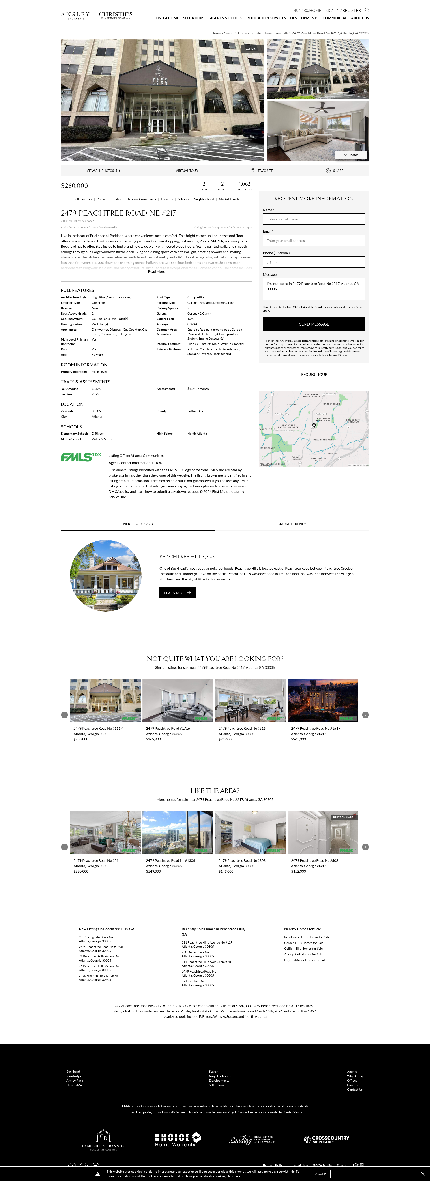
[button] (314, 428)
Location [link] (167, 199)
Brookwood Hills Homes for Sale (306, 937)
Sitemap (343, 1165)
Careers (352, 1085)
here (331, 348)
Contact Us (355, 1089)
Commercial (335, 18)
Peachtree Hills (108, 227)
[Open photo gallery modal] (318, 69)
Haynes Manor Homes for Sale (305, 960)
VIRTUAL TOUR (187, 170)
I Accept (321, 1174)
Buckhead (73, 1071)
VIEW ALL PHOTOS (103, 170)
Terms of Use (298, 1165)
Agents (352, 1071)
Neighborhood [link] (204, 199)
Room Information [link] (110, 199)
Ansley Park (74, 1080)
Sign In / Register (343, 10)
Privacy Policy (332, 307)
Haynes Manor (76, 1085)
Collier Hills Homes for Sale (303, 948)
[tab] (138, 524)
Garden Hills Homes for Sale (303, 943)
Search (213, 1071)
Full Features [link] (83, 199)
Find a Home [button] (167, 18)
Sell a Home (194, 18)
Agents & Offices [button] (226, 18)
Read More (156, 271)
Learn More (175, 592)
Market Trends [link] (229, 199)
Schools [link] (183, 199)
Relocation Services (266, 18)
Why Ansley (355, 1076)
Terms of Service (354, 307)
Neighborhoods (220, 1076)
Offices (352, 1080)
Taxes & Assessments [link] (142, 199)
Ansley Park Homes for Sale (303, 954)
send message (314, 323)
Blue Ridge (73, 1076)
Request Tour (314, 374)
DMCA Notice (322, 1165)
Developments (304, 18)
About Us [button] (360, 18)
